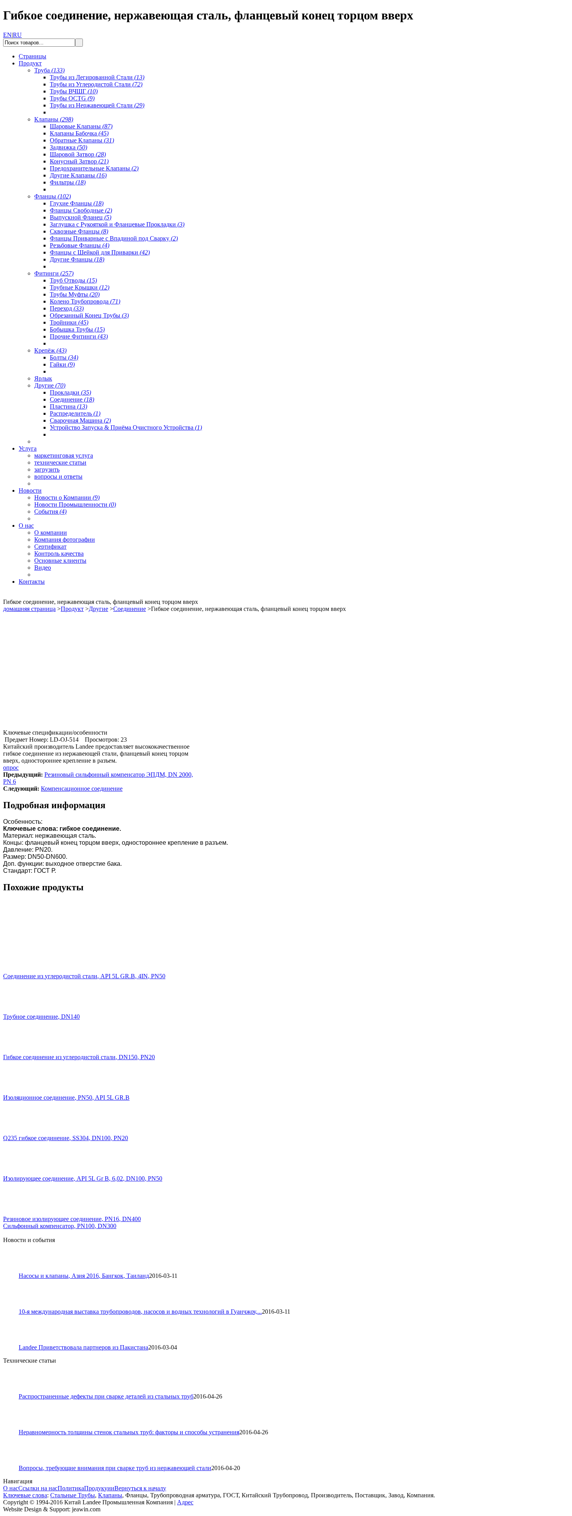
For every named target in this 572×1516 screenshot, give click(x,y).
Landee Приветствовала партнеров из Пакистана (83, 1347)
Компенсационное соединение (82, 788)
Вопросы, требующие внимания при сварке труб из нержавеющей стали (115, 1468)
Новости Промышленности (75, 504)
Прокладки (70, 392)
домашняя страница (29, 608)
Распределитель (75, 413)
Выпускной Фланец (80, 217)
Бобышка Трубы (77, 329)
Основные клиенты (60, 560)
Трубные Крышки (79, 287)
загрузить (47, 469)
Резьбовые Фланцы (79, 245)
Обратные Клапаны (82, 140)
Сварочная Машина (80, 420)
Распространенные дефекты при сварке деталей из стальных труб (106, 1396)
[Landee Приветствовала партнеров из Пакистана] (14, 1342)
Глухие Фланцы (77, 203)
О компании (50, 532)
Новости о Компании (67, 497)
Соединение (72, 399)
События (50, 511)
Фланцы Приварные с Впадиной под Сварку (114, 238)
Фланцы (52, 196)
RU (17, 35)
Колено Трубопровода (85, 301)
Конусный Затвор (79, 161)
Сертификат (50, 546)
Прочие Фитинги (79, 336)
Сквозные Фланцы (79, 231)
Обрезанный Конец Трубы (89, 315)
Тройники (69, 322)
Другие (49, 385)
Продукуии (99, 1488)
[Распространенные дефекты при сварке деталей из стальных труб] (14, 1391)
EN (7, 35)
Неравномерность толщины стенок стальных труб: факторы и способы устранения (129, 1432)
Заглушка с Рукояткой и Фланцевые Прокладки (117, 224)
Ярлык (43, 378)
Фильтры (68, 182)
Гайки (62, 364)
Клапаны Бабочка (79, 133)
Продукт (72, 608)
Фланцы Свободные (81, 210)
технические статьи (60, 462)
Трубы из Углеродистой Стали (96, 84)
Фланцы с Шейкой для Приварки (100, 252)
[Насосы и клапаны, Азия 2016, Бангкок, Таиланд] (14, 1270)
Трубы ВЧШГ (74, 91)
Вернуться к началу (140, 1488)
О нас (10, 1488)
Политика (71, 1488)
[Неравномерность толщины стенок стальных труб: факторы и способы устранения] (14, 1426)
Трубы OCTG (72, 98)
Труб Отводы (73, 280)
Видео (42, 567)
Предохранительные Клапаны (94, 168)
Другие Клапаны (78, 175)
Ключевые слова (25, 1495)
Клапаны (53, 119)
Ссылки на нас (38, 1488)
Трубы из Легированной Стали (97, 77)
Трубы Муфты (75, 294)
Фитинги (54, 273)
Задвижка (68, 147)
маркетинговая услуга (63, 455)
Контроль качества (59, 553)
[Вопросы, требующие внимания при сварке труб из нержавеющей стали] (14, 1462)
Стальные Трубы (72, 1495)
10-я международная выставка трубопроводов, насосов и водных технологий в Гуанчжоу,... (140, 1311)
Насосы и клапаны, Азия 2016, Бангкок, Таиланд (84, 1275)
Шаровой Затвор (78, 154)
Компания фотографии (64, 539)
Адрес (185, 1502)
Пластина (68, 406)
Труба (49, 70)
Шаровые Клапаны (81, 126)
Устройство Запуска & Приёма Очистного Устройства (126, 427)
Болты (64, 357)
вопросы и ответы (58, 476)
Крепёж (50, 350)
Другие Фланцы (77, 259)
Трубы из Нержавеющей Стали (97, 105)
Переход (67, 308)
